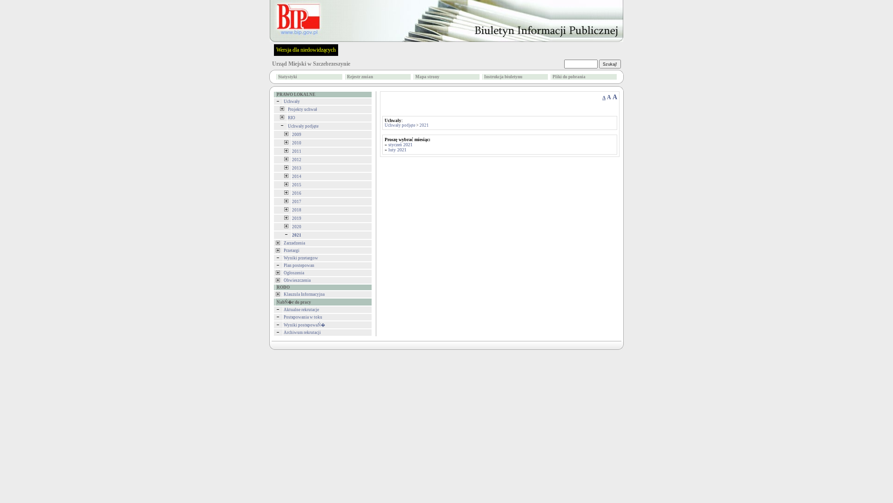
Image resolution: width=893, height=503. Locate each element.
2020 (296, 226)
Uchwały (292, 101)
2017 (296, 201)
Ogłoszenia (294, 273)
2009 (296, 134)
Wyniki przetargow (301, 258)
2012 (296, 159)
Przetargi (292, 250)
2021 (424, 125)
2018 (296, 210)
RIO (291, 118)
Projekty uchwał (302, 109)
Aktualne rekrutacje (301, 309)
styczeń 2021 (400, 144)
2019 (296, 218)
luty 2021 (397, 149)
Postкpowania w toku (303, 317)
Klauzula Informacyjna (304, 294)
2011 (296, 151)
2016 (296, 193)
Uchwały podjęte (303, 126)
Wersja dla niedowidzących (306, 50)
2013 (296, 168)
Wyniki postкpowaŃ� (304, 325)
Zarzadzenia (294, 243)
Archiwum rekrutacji (302, 332)
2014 (296, 176)
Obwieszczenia (297, 280)
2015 (296, 185)
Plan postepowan (299, 265)
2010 (296, 143)
